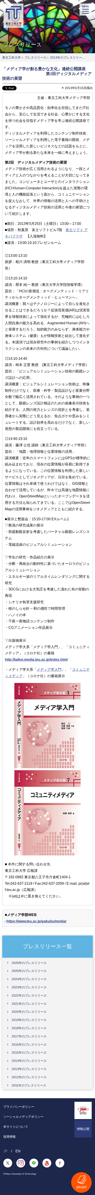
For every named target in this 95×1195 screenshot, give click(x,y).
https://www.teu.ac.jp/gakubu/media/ (36, 921)
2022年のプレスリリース (29, 995)
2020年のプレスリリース (29, 1011)
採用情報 (9, 1136)
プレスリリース (35, 57)
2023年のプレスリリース (29, 987)
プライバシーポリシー (18, 1106)
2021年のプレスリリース (29, 1003)
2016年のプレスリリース (29, 1044)
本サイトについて (15, 1126)
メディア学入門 (49, 669)
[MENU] (85, 10)
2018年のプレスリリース (29, 1028)
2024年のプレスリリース (29, 979)
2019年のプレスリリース (29, 1020)
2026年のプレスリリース (29, 963)
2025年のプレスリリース (29, 971)
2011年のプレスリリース (29, 1085)
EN (18, 1151)
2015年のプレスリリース (29, 1052)
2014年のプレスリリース (29, 1060)
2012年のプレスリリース (29, 1077)
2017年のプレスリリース (29, 1036)
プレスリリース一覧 (47, 946)
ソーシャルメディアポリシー (23, 1116)
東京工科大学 (11, 57)
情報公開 (83, 1129)
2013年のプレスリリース (67, 57)
